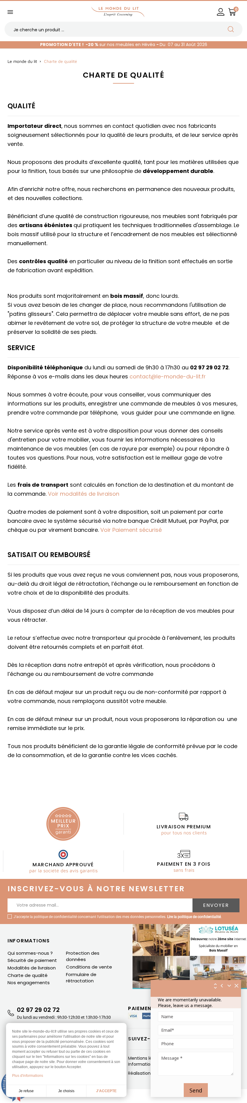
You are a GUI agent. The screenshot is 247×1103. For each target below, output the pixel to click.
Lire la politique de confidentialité (194, 917)
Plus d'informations (27, 1076)
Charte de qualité (28, 975)
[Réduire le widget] (229, 985)
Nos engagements (29, 982)
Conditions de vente (89, 967)
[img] (236, 985)
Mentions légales (146, 1058)
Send (195, 1090)
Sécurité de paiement (32, 960)
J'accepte (106, 1091)
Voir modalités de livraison (83, 494)
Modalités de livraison (32, 968)
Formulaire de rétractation (81, 977)
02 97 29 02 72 (38, 1010)
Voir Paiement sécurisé (131, 530)
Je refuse (26, 1091)
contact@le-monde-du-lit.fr (168, 376)
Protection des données (82, 956)
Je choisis (66, 1091)
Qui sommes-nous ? (30, 953)
